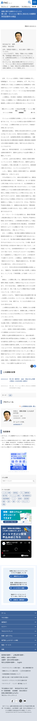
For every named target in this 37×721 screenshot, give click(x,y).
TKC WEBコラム (26, 6)
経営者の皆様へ (6, 655)
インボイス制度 (6, 492)
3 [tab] (12, 472)
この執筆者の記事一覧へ (28, 406)
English (19, 662)
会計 (9, 501)
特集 (2, 649)
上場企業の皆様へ (15, 6)
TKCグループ (4, 6)
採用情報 (15, 691)
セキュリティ (25, 501)
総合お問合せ (23, 691)
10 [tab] (24, 472)
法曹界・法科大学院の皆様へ (10, 660)
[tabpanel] (18, 461)
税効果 (20, 498)
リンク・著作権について (20, 683)
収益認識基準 (6, 498)
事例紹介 (4, 622)
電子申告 (5, 495)
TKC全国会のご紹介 (7, 688)
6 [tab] (17, 472)
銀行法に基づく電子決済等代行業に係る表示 (15, 677)
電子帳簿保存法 (27, 495)
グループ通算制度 (24, 492)
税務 (10, 395)
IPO (18, 501)
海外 (14, 501)
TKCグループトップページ (9, 695)
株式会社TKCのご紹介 (21, 688)
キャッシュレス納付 (15, 495)
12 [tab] (28, 472)
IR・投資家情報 (5, 691)
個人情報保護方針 (28, 668)
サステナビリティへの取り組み (11, 668)
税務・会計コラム (6, 636)
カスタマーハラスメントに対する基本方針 (14, 680)
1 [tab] (9, 472)
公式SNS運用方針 (25, 671)
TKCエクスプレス (6, 631)
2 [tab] (11, 472)
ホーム (3, 613)
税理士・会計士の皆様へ (9, 657)
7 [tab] (19, 472)
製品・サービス (6, 645)
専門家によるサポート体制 (9, 640)
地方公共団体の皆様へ (8, 662)
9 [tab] (23, 472)
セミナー (4, 627)
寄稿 (4, 504)
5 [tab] (16, 472)
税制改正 (15, 492)
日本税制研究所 (17, 424)
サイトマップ (6, 683)
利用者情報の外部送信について (11, 674)
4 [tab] (14, 472)
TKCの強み (4, 617)
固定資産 (26, 498)
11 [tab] (26, 472)
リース (13, 498)
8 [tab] (21, 472)
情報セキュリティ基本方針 (10, 671)
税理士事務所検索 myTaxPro (9, 693)
